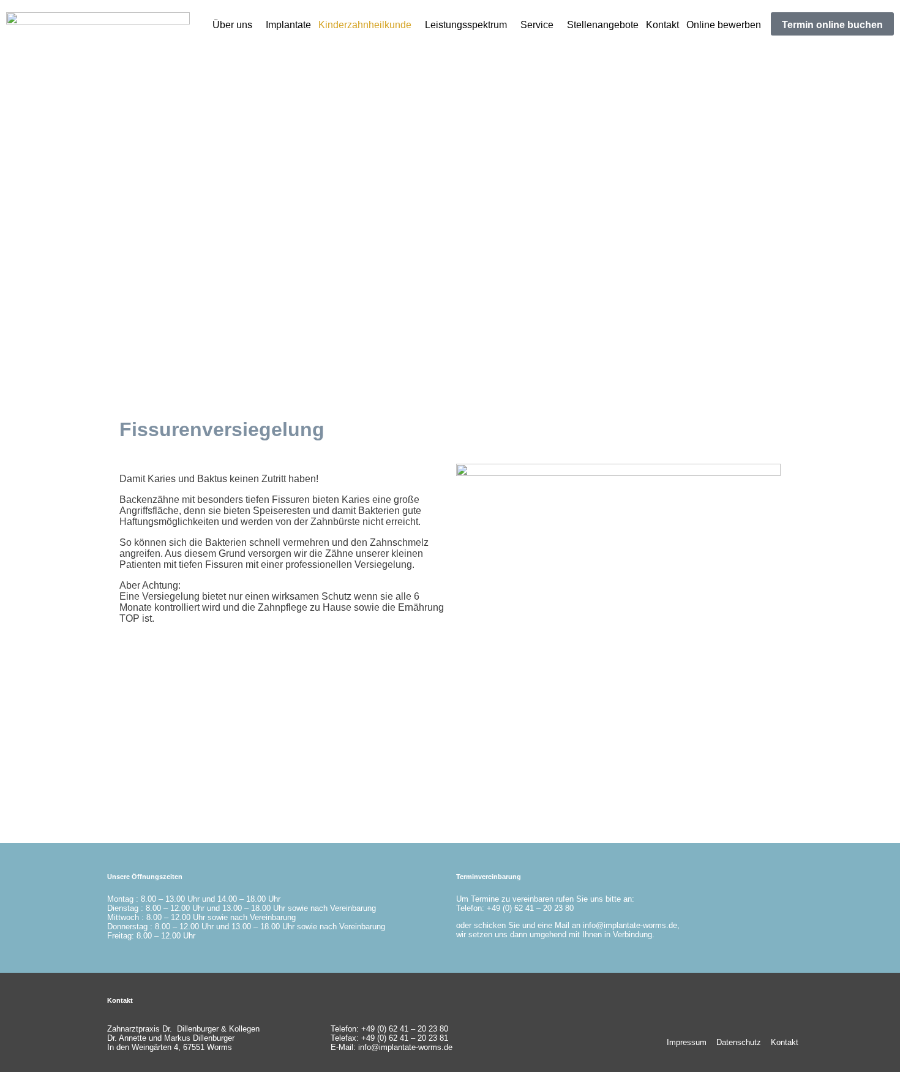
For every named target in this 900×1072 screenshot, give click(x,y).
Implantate (288, 25)
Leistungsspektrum (466, 25)
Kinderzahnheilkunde (364, 25)
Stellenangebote (603, 25)
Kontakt (662, 25)
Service (536, 25)
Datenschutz (738, 1042)
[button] (235, 25)
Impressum (687, 1042)
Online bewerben (723, 25)
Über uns (232, 25)
